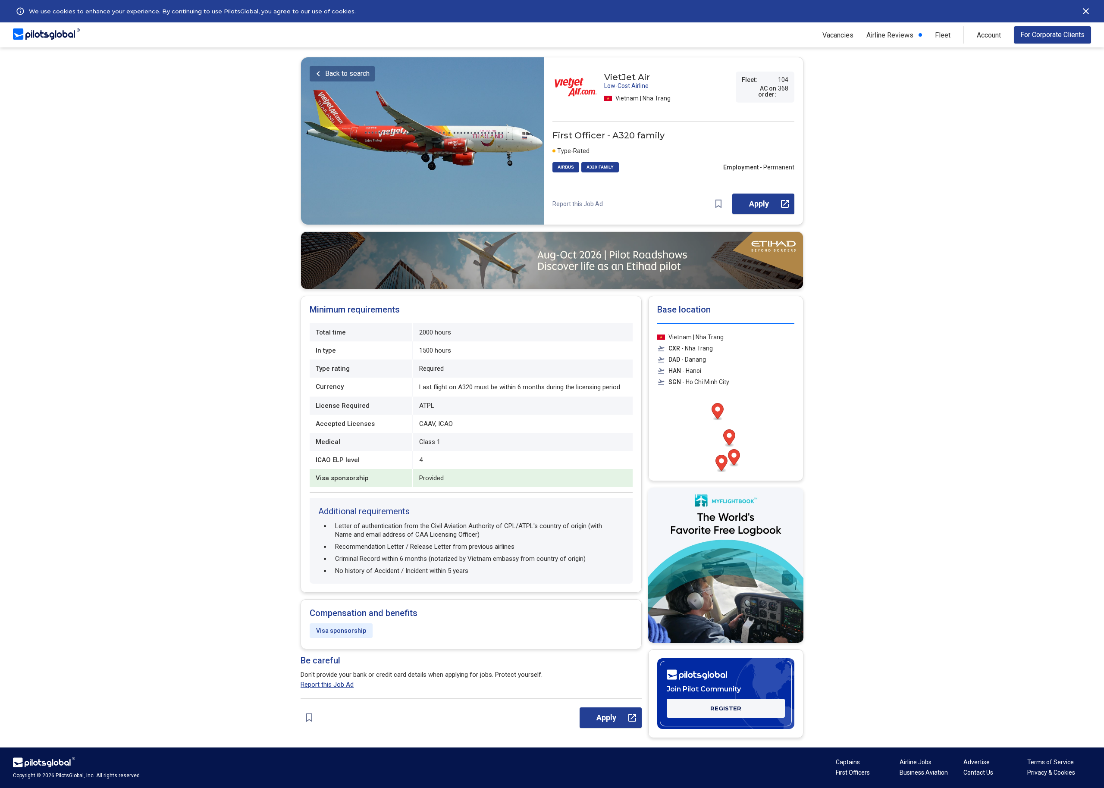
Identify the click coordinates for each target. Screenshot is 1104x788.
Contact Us (978, 772)
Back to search (347, 73)
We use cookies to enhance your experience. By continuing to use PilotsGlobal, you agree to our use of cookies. (192, 11)
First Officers (853, 772)
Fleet (942, 35)
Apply (759, 203)
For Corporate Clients (1052, 35)
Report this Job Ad (577, 203)
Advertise (976, 762)
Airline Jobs (916, 762)
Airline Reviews (889, 35)
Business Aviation (924, 772)
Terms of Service (1050, 762)
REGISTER (725, 708)
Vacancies (837, 35)
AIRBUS (566, 167)
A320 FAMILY (600, 167)
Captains (848, 762)
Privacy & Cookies (1051, 772)
